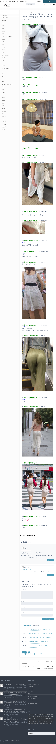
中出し (43, 720)
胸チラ (3, 95)
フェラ (3, 65)
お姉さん (48, 714)
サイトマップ (39, 1)
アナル (3, 47)
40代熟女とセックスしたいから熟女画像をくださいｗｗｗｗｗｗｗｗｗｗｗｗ (40, 629)
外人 (3, 33)
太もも (3, 49)
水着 (3, 87)
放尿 (3, 81)
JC (31, 714)
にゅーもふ (30, 691)
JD (33, 714)
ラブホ (36, 720)
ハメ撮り (4, 57)
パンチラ (4, 92)
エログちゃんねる (32, 698)
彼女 (51, 721)
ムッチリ (37, 653)
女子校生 (4, 20)
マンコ (32, 720)
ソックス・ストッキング (7, 84)
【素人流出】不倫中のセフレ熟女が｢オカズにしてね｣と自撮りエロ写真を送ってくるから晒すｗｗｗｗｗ (37, 667)
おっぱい (4, 39)
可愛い (29, 721)
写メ (52, 720)
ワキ (3, 52)
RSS (44, 5)
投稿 (29, 723)
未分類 (3, 129)
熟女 (3, 28)
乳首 (46, 720)
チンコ (29, 718)
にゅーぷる (30, 689)
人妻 (3, 25)
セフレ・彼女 (5, 17)
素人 (44, 723)
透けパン (43, 653)
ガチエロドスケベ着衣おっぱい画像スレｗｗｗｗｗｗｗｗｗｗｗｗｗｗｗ (40, 638)
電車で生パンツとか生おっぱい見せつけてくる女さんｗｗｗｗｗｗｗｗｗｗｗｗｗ (40, 634)
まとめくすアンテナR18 (33, 696)
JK (35, 714)
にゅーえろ (30, 686)
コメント (24, 589)
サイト (23, 612)
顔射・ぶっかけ (5, 55)
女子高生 (41, 721)
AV (29, 714)
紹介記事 (4, 127)
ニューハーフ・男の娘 (7, 36)
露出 (3, 76)
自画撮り (4, 100)
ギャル (3, 31)
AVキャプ (4, 121)
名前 (22, 601)
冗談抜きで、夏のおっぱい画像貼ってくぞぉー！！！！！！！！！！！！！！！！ (39, 642)
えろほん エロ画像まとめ (33, 684)
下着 (3, 89)
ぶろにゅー (30, 693)
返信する (50, 560)
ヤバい (3, 113)
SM (2, 73)
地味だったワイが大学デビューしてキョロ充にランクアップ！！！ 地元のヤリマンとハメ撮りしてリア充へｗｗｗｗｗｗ (15, 719)
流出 (35, 723)
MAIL (50, 1)
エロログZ (30, 701)
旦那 (32, 723)
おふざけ (4, 111)
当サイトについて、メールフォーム (52, 5)
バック (38, 718)
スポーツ (4, 116)
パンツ (32, 653)
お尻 (31, 625)
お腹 (28, 653)
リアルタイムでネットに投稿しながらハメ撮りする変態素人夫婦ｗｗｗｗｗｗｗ (38, 662)
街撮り (3, 105)
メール (23, 607)
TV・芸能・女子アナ (7, 124)
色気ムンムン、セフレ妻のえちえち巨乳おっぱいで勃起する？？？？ (40, 646)
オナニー (4, 71)
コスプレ (4, 97)
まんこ (3, 44)
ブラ (29, 720)
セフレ (51, 716)
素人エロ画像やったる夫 (12, 740)
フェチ (3, 119)
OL (37, 714)
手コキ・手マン (5, 68)
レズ (3, 79)
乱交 (3, 60)
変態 (33, 721)
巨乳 (49, 721)
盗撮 (3, 103)
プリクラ (4, 108)
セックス (47, 716)
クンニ (3, 63)
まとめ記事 (25, 625)
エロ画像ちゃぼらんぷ (33, 703)
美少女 (3, 23)
